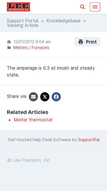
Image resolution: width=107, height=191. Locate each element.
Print (90, 42)
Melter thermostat (33, 120)
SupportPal (89, 139)
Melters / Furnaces (31, 47)
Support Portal (22, 20)
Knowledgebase (63, 20)
